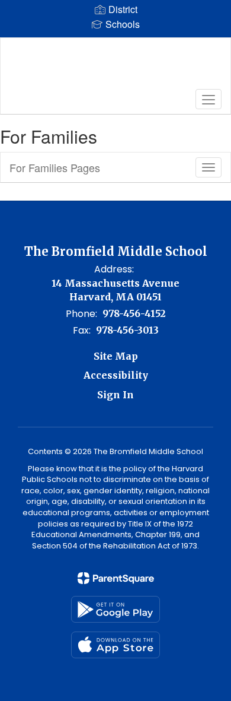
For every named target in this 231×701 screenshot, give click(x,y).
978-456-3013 (127, 330)
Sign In (115, 395)
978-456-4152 (134, 313)
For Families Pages (54, 167)
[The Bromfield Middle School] (116, 67)
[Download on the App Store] (115, 645)
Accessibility (116, 375)
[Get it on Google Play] (115, 609)
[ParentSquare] (116, 578)
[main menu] (208, 99)
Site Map (116, 356)
